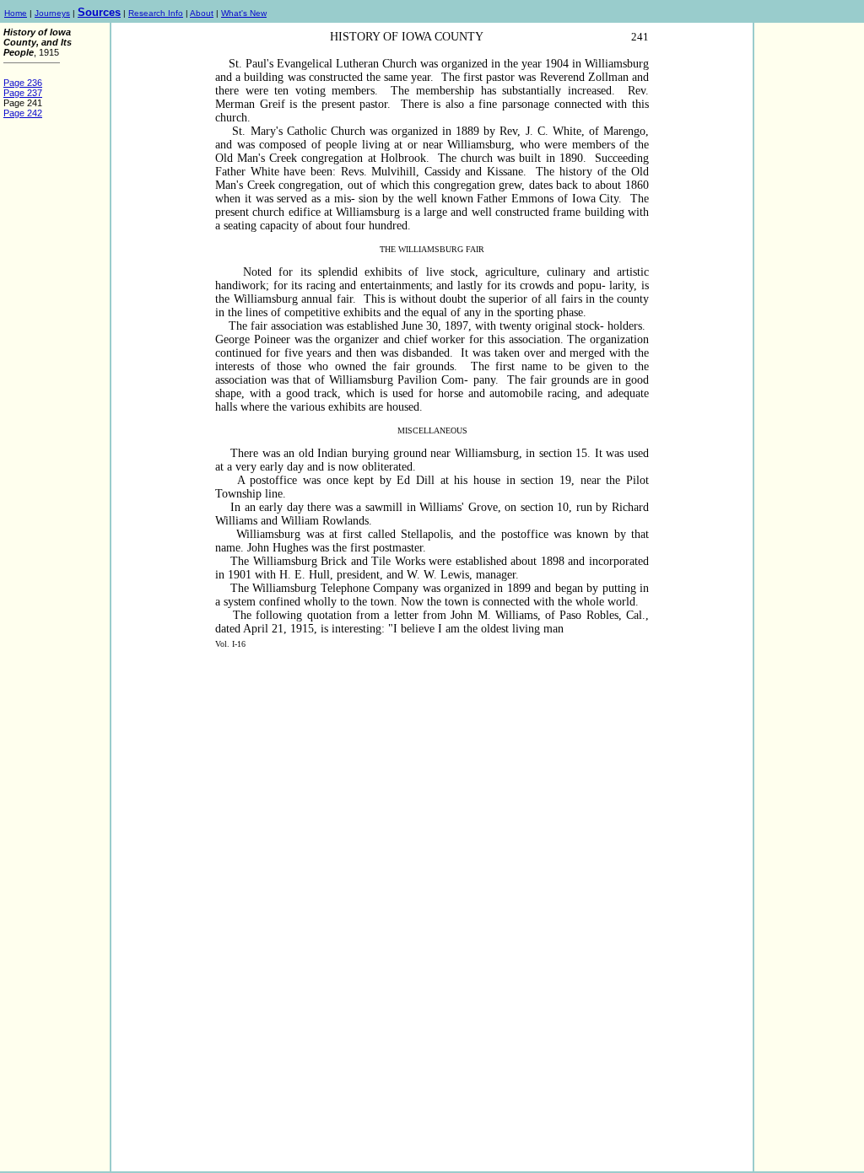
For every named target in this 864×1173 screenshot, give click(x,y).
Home (15, 13)
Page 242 (22, 113)
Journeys (52, 13)
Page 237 (22, 93)
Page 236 (22, 83)
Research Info (155, 13)
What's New (244, 13)
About (201, 13)
